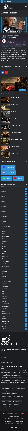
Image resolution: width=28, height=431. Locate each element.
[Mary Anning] (5, 155)
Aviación (4, 318)
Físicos (4, 258)
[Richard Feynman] (5, 127)
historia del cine (16, 398)
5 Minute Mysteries (9, 423)
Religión (4, 276)
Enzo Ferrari (5, 93)
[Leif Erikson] (5, 114)
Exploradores (5, 261)
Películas (4, 209)
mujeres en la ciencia (6, 401)
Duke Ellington (7, 1)
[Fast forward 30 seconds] (13, 42)
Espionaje (4, 273)
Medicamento (5, 266)
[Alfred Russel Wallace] (5, 141)
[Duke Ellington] (5, 100)
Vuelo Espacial (5, 306)
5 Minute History (9, 421)
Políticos (4, 201)
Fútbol (3, 316)
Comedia (4, 323)
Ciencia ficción (5, 321)
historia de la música (6, 398)
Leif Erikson (14, 111)
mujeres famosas (17, 401)
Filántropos (5, 253)
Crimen (4, 326)
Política (4, 234)
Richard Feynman (16, 125)
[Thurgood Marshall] (5, 134)
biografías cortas (20, 388)
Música (4, 199)
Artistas (4, 246)
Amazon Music (10, 167)
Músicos (4, 211)
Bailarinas (4, 308)
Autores (4, 219)
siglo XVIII (10, 404)
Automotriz (5, 271)
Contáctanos (4, 360)
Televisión (4, 293)
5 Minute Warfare (19, 423)
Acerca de (3, 357)
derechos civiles (12, 390)
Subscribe (18, 44)
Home (2, 355)
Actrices (4, 238)
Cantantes (4, 204)
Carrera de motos (6, 281)
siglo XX (16, 404)
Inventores (4, 268)
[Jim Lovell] (5, 120)
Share (24, 44)
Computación (5, 303)
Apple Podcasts (10, 172)
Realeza (4, 196)
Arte (3, 243)
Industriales (5, 256)
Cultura (4, 224)
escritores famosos (6, 393)
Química (4, 278)
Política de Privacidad (6, 362)
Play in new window (15, 46)
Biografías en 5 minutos (8, 189)
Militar (3, 229)
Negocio (4, 263)
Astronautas (5, 286)
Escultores (4, 296)
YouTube (20, 178)
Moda (3, 291)
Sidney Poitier (15, 146)
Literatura (4, 216)
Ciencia (4, 206)
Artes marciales (6, 313)
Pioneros (4, 214)
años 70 (13, 388)
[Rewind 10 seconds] (8, 42)
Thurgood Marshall (16, 132)
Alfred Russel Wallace (17, 139)
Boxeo (3, 311)
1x (10, 41)
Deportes (4, 248)
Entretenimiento (6, 194)
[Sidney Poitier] (5, 148)
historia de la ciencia (6, 396)
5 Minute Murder (19, 421)
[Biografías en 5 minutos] (8, 6)
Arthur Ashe (14, 104)
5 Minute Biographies (9, 418)
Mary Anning (14, 153)
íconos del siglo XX (6, 406)
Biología (4, 301)
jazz (23, 398)
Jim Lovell (13, 118)
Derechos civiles (6, 226)
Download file (5, 46)
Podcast (4, 191)
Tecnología (5, 241)
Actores (4, 231)
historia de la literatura (18, 396)
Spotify (8, 178)
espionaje (14, 393)
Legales (4, 328)
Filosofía (4, 251)
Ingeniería (4, 283)
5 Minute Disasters (19, 418)
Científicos (4, 221)
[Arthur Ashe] (5, 107)
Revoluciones (5, 236)
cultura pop (4, 390)
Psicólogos (4, 298)
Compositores (5, 288)
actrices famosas (5, 388)
